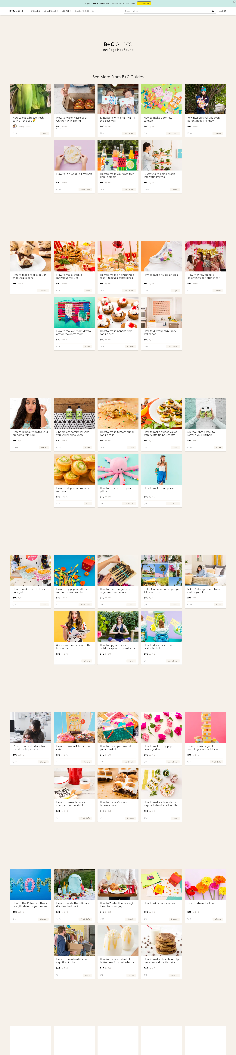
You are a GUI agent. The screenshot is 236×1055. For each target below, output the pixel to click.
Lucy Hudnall (26, 126)
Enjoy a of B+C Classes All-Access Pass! (110, 3)
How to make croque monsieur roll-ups (69, 276)
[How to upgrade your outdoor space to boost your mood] (118, 626)
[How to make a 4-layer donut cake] (74, 727)
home (175, 190)
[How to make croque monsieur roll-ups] (74, 256)
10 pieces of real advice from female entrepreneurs (30, 748)
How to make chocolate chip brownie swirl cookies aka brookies (161, 962)
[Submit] (213, 11)
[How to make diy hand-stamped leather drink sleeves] (74, 783)
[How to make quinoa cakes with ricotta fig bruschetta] (161, 413)
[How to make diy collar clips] (161, 256)
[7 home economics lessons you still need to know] (74, 413)
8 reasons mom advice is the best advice (73, 647)
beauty (43, 448)
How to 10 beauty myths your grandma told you (30, 433)
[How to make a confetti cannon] (161, 99)
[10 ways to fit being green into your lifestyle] (161, 155)
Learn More (144, 3)
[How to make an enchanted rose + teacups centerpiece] (118, 256)
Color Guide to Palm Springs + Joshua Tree (161, 590)
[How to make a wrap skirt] (161, 469)
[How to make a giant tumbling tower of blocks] (205, 727)
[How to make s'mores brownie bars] (118, 783)
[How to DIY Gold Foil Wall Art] (74, 155)
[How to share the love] (205, 884)
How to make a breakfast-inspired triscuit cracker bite (161, 804)
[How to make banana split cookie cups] (118, 312)
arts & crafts (129, 133)
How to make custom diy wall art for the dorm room (74, 332)
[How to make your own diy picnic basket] (118, 727)
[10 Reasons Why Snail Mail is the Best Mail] (118, 99)
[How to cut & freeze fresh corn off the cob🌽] (30, 99)
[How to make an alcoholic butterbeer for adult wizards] (118, 940)
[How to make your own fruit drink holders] (118, 155)
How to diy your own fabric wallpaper (160, 332)
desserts (43, 291)
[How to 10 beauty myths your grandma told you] (30, 413)
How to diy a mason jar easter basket (158, 647)
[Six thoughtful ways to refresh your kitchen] (205, 413)
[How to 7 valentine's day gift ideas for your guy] (118, 884)
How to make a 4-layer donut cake (74, 748)
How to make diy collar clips (161, 274)
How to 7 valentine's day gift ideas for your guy (117, 905)
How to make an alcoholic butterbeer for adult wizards (117, 961)
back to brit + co (84, 11)
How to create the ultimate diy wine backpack (72, 905)
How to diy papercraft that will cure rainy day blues (72, 590)
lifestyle (218, 133)
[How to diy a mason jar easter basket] (161, 626)
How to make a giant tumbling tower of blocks (202, 748)
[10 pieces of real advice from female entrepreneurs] (30, 727)
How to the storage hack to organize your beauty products (116, 592)
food (44, 133)
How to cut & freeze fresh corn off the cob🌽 (28, 119)
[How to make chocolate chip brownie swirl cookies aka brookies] (161, 940)
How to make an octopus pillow (115, 490)
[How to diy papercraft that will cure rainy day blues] (74, 570)
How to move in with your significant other (72, 961)
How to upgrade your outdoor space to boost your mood (117, 648)
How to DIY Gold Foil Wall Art (74, 173)
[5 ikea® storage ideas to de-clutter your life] (205, 570)
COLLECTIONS (51, 11)
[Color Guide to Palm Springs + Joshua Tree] (161, 570)
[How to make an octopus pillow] (118, 469)
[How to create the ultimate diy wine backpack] (74, 884)
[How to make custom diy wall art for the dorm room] (74, 312)
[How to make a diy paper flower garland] (161, 727)
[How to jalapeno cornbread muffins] (74, 469)
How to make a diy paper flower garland (159, 748)
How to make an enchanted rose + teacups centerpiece (117, 276)
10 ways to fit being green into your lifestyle (159, 175)
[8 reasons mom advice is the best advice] (74, 626)
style (175, 291)
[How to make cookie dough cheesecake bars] (30, 256)
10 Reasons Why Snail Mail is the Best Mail (117, 119)
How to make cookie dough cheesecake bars (30, 276)
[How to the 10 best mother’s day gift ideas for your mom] (30, 884)
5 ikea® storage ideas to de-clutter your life (204, 590)
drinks (131, 975)
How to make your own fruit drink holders (117, 175)
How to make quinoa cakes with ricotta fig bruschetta (160, 433)
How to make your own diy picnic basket (116, 748)
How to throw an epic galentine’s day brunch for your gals (203, 277)
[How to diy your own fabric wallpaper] (161, 312)
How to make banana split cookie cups (116, 332)
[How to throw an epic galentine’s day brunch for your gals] (205, 256)
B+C (66, 126)
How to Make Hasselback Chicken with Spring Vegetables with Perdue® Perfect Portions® (71, 122)
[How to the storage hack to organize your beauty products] (118, 570)
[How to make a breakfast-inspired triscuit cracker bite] (161, 783)
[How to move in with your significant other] (74, 940)
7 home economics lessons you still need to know (72, 433)
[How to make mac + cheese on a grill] (30, 570)
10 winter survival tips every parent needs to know (203, 119)
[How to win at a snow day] (161, 884)
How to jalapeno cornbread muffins (73, 490)
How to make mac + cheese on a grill (29, 590)
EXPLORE (35, 11)
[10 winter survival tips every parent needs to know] (205, 99)
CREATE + (66, 11)
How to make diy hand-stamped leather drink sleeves (70, 805)
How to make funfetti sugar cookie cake (117, 433)
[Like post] (13, 133)
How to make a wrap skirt (159, 488)
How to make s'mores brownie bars (113, 804)
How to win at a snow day (159, 903)
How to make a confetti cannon (158, 119)
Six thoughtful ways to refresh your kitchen (201, 433)
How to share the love (200, 903)
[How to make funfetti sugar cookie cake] (118, 413)
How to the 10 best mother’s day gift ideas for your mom (30, 905)
